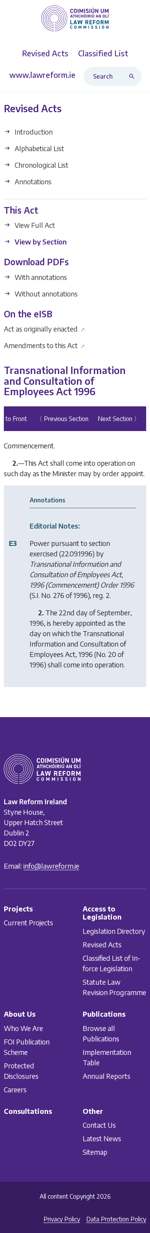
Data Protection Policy (116, 1219)
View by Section (40, 241)
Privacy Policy (61, 1219)
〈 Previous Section (62, 419)
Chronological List (40, 164)
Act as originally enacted (44, 328)
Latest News (102, 1138)
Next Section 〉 (119, 419)
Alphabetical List (38, 148)
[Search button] (133, 76)
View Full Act (34, 225)
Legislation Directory (114, 930)
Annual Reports (106, 1075)
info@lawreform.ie (51, 865)
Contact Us (99, 1124)
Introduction (33, 131)
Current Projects (28, 922)
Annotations (32, 181)
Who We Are (23, 1027)
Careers (15, 1089)
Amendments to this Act (44, 345)
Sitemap (95, 1151)
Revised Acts (102, 944)
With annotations (40, 277)
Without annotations (45, 293)
